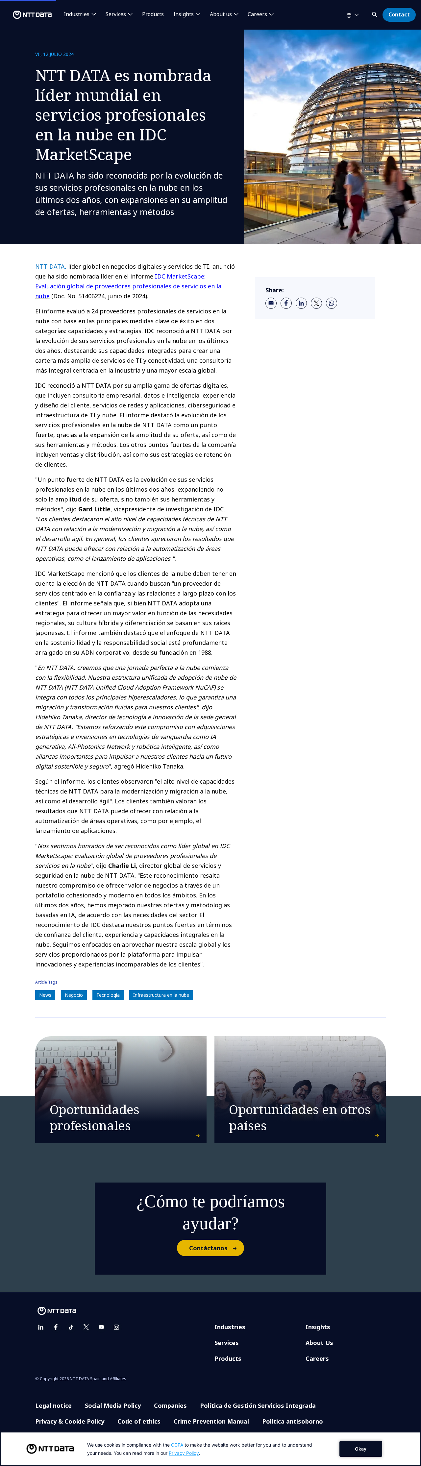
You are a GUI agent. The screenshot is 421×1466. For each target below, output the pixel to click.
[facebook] (286, 303)
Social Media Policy (113, 1405)
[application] (210, 1449)
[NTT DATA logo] (27, 15)
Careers (317, 1358)
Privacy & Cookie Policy (69, 1421)
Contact (399, 14)
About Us (319, 1343)
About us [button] (221, 14)
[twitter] (316, 303)
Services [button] (116, 14)
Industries (229, 1327)
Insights (318, 1327)
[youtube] (101, 1327)
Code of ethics (139, 1421)
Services (226, 1343)
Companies (170, 1405)
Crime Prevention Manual (211, 1421)
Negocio (74, 995)
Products (153, 14)
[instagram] (116, 1327)
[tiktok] (71, 1327)
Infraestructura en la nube (161, 995)
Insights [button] (183, 14)
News (45, 995)
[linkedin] (301, 303)
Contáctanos (208, 1248)
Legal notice (53, 1405)
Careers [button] (257, 14)
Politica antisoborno (292, 1421)
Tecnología (108, 995)
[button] (375, 13)
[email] (271, 303)
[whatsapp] (331, 303)
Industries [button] (76, 14)
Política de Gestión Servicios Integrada (258, 1405)
